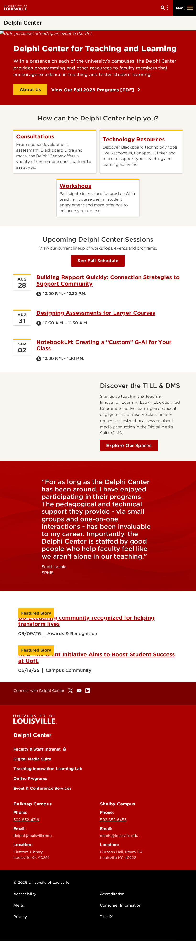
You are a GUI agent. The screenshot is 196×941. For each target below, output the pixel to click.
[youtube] (79, 690)
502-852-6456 (113, 820)
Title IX (106, 917)
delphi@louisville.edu (32, 836)
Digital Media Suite (32, 759)
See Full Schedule (97, 260)
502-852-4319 (26, 820)
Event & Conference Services (42, 788)
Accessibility (24, 894)
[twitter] (70, 690)
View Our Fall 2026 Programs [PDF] (93, 89)
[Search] (165, 8)
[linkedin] (87, 690)
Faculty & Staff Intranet (37, 749)
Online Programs (30, 778)
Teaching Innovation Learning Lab (47, 768)
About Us (30, 89)
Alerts (18, 905)
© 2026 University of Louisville (41, 882)
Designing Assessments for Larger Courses (95, 313)
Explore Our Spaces (129, 445)
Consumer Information (120, 905)
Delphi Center (32, 735)
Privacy (20, 917)
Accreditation (112, 894)
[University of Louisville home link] (16, 7)
